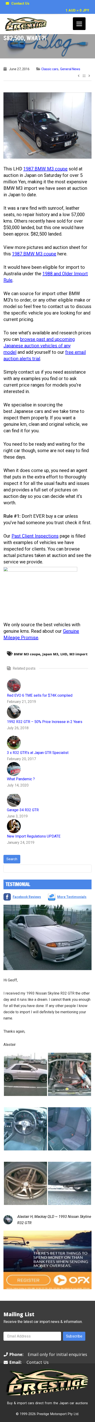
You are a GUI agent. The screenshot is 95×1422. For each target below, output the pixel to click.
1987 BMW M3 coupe (45, 169)
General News (70, 69)
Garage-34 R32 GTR (23, 810)
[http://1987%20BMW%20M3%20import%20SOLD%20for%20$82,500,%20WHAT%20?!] (47, 125)
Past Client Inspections (35, 536)
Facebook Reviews (27, 897)
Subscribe (74, 1336)
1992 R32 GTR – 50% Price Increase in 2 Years (44, 722)
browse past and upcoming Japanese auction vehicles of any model (39, 345)
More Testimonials (71, 897)
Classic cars (49, 69)
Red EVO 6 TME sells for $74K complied (39, 695)
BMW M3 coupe (27, 654)
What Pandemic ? (21, 779)
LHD (63, 654)
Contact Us (20, 3)
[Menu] (79, 23)
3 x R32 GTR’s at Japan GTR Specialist (37, 752)
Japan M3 (50, 654)
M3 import (78, 654)
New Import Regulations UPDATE (33, 836)
